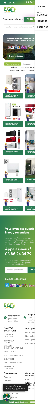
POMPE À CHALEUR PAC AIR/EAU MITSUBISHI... (11, 124)
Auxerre (7, 377)
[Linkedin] (14, 2)
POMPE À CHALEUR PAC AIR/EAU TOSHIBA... (11, 96)
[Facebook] (5, 2)
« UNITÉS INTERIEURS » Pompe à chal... (11, 152)
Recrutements (31, 343)
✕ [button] (28, 384)
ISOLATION (9, 359)
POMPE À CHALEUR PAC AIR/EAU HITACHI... (11, 209)
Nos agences (31, 340)
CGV (27, 379)
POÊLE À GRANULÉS (13, 355)
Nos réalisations (32, 336)
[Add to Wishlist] (18, 86)
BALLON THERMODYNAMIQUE (13, 347)
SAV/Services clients (13, 363)
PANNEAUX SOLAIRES (9, 341)
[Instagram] (9, 2)
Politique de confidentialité (31, 384)
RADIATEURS (10, 351)
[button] (7, 397)
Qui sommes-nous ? (34, 332)
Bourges (7, 381)
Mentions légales (32, 389)
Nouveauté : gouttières (9, 367)
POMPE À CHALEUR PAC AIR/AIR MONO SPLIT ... (12, 180)
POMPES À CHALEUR (8, 336)
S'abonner (34, 269)
